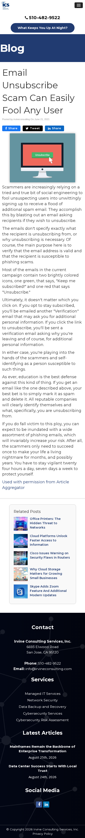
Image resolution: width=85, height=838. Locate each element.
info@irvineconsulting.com (49, 669)
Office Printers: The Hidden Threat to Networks (45, 523)
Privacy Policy (42, 833)
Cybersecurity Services (42, 713)
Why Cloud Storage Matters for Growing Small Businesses (46, 573)
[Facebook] (39, 804)
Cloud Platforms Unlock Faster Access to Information (48, 540)
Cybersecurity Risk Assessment (42, 720)
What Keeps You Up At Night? (43, 28)
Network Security (42, 700)
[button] (79, 5)
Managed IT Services (42, 694)
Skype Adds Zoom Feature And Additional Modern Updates (48, 591)
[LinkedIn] (46, 804)
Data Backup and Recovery (42, 707)
